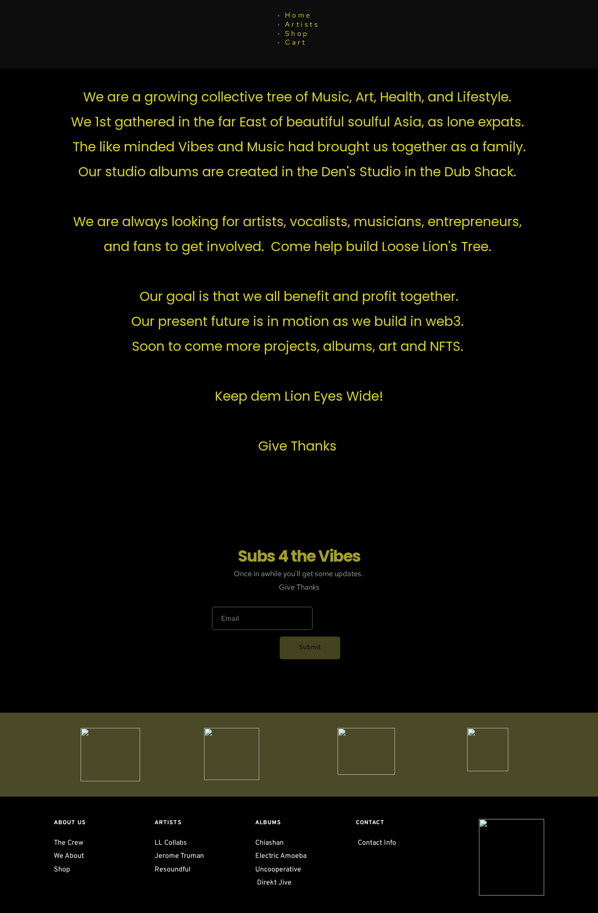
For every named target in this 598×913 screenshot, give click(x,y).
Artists (302, 24)
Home (298, 15)
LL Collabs (172, 843)
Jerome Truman (179, 856)
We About (69, 856)
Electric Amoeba (281, 856)
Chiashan (270, 843)
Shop (297, 33)
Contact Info (377, 843)
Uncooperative (278, 869)
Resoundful (173, 869)
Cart (296, 42)
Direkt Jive (273, 882)
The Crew (69, 843)
